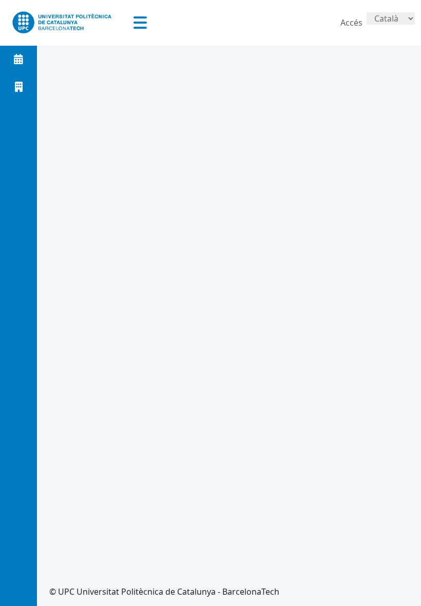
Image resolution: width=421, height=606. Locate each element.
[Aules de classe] (18, 87)
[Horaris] (18, 59)
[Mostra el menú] (140, 22)
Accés (351, 22)
